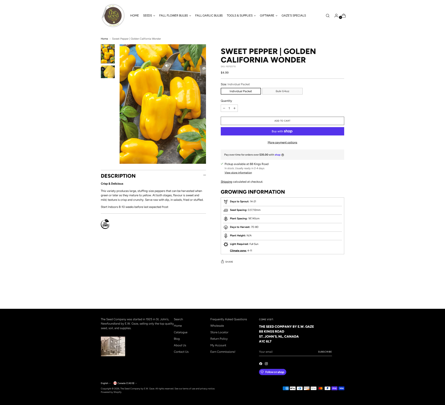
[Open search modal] (327, 15)
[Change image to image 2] (108, 71)
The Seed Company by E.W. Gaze (137, 388)
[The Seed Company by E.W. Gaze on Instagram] (267, 364)
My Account (218, 345)
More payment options (282, 142)
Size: (235, 84)
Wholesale (217, 325)
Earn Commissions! (222, 351)
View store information (238, 172)
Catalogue (180, 332)
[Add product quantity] (234, 108)
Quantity (226, 100)
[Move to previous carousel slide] (333, 297)
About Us (180, 345)
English (104, 383)
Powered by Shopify (111, 392)
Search (178, 319)
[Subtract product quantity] (224, 108)
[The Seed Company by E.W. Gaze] (113, 15)
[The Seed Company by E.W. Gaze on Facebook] (261, 364)
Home (104, 38)
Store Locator (219, 332)
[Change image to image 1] (108, 54)
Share (229, 261)
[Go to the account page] (334, 15)
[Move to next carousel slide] (341, 297)
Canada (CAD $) (126, 383)
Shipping (226, 181)
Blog (177, 338)
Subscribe (325, 351)
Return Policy (219, 338)
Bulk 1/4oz (282, 91)
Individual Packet (241, 91)
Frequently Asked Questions (228, 319)
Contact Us (181, 351)
